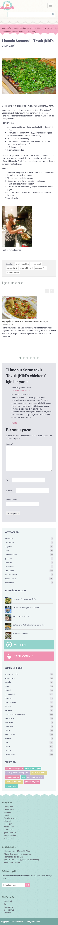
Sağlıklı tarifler (29, 734)
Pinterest (7, 912)
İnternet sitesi (11, 499)
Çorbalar (29, 682)
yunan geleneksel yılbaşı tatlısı (17, 773)
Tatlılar (29, 746)
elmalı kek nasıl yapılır (14, 781)
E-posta (10, 490)
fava (23, 777)
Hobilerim (29, 562)
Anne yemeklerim (29, 674)
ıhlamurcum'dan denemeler (29, 714)
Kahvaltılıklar (29, 718)
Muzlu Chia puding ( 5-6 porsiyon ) (26, 607)
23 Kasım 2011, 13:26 (20, 390)
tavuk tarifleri (40, 268)
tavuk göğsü (12, 268)
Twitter (7, 904)
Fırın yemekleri (29, 702)
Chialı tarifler (29, 542)
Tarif (29, 742)
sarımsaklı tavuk (26, 268)
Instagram (8, 907)
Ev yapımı (29, 698)
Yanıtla (14, 423)
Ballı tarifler (29, 538)
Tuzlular (29, 750)
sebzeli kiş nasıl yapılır (14, 768)
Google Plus (9, 910)
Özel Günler (29, 570)
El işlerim (29, 546)
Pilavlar (29, 730)
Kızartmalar (29, 722)
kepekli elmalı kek (12, 777)
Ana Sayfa (6, 28)
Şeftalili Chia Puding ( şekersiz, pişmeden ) (29, 625)
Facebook (8, 901)
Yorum (9, 444)
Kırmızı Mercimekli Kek (22, 616)
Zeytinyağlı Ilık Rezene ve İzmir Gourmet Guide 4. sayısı (25, 321)
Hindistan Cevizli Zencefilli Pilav (25, 599)
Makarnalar (29, 566)
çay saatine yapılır (32, 781)
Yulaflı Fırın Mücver (20, 633)
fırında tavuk (36, 264)
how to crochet (11, 786)
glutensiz (29, 558)
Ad (8, 480)
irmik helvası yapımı (33, 768)
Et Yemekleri (35, 28)
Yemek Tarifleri (20, 28)
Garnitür (29, 706)
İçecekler (29, 710)
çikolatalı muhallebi (38, 773)
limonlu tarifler (13, 272)
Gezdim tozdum (29, 554)
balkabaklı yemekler (35, 777)
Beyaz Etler (49, 28)
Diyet (29, 686)
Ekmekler (29, 690)
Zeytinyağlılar (29, 754)
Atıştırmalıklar (29, 678)
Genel (29, 550)
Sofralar (29, 738)
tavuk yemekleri (22, 264)
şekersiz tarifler (29, 574)
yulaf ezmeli (29, 582)
